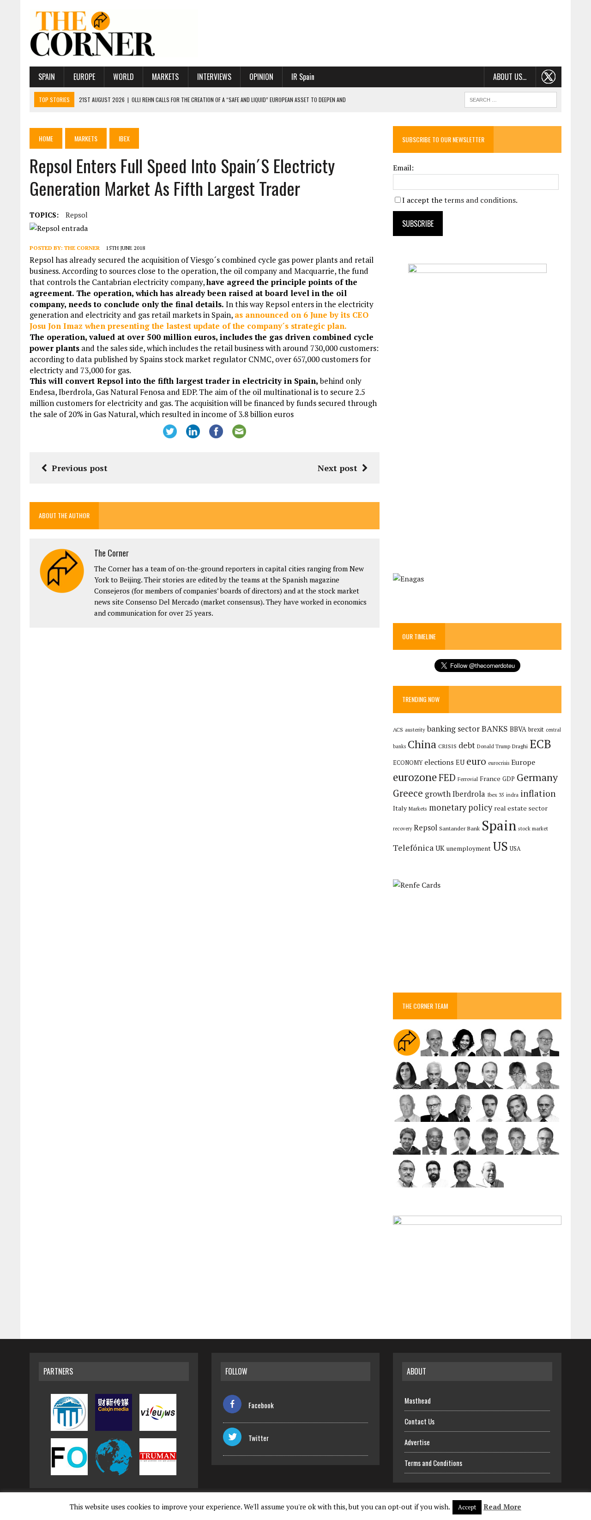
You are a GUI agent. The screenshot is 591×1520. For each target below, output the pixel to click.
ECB (540, 743)
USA (515, 849)
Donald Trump (493, 746)
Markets (165, 76)
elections (439, 762)
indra (512, 795)
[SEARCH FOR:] (510, 98)
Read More (502, 1506)
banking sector (453, 728)
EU (460, 762)
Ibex (124, 138)
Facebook (261, 1405)
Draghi (520, 746)
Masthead (417, 1400)
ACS (398, 729)
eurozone (415, 777)
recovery (402, 828)
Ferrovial (468, 778)
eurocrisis (498, 763)
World (123, 76)
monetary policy (460, 807)
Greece (408, 793)
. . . (549, 76)
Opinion (261, 76)
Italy (400, 808)
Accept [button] (467, 1507)
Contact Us (419, 1421)
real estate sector (521, 808)
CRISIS (447, 746)
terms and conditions (480, 200)
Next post (337, 467)
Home (46, 138)
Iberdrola (468, 794)
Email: (403, 168)
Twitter (258, 1438)
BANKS (495, 728)
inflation (538, 793)
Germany (537, 777)
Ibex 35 (495, 795)
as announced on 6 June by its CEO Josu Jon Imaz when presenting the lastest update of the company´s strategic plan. (199, 320)
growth (438, 793)
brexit (536, 729)
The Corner (82, 247)
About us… (509, 76)
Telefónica (413, 847)
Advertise (417, 1442)
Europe (84, 76)
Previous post (80, 467)
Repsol (77, 214)
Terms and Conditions (433, 1463)
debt (466, 745)
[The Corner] (114, 33)
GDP (508, 779)
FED (447, 777)
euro (476, 761)
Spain (46, 76)
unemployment (468, 848)
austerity (415, 729)
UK (440, 848)
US (500, 846)
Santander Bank (459, 828)
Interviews (214, 76)
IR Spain (302, 76)
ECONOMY (407, 763)
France (490, 778)
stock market (533, 828)
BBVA (518, 729)
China (422, 744)
